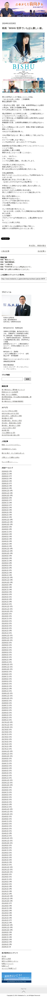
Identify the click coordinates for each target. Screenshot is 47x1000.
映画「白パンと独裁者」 (10, 394)
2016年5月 (5, 768)
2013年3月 (5, 860)
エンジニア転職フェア (9, 968)
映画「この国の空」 (7, 264)
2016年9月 (5, 758)
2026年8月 (5, 471)
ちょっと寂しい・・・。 (10, 462)
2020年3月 (5, 657)
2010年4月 (5, 944)
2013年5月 (5, 855)
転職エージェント (8, 963)
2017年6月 (5, 737)
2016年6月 (5, 766)
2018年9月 (5, 700)
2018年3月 (5, 715)
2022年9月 (5, 585)
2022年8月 (5, 587)
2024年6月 (5, 534)
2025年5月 (5, 507)
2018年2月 (5, 717)
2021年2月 (5, 630)
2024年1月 (5, 546)
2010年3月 (5, 947)
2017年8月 (5, 732)
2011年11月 (5, 898)
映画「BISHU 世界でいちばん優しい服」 (23, 28)
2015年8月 (5, 790)
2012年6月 (5, 881)
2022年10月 (5, 582)
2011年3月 (5, 918)
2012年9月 (5, 874)
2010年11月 (5, 927)
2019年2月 (5, 688)
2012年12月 (5, 867)
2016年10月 (5, 756)
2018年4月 (5, 713)
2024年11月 (5, 522)
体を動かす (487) (7, 418)
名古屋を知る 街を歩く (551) (12, 420)
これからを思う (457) (9, 428)
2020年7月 (5, 647)
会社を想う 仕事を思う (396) (12, 416)
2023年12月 (5, 548)
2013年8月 (5, 848)
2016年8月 (5, 761)
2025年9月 (5, 498)
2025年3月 (5, 512)
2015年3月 (5, 802)
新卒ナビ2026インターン (10, 961)
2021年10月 (5, 611)
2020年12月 (5, 635)
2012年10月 (5, 872)
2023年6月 (5, 563)
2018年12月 (5, 693)
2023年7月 (5, 560)
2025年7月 (5, 502)
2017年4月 (5, 741)
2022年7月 (5, 589)
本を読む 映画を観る (37, 245)
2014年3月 (5, 831)
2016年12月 (5, 751)
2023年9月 (5, 556)
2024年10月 (5, 524)
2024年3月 (5, 541)
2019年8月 (5, 674)
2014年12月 (5, 809)
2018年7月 (5, 705)
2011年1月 (5, 922)
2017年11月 (5, 725)
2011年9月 (5, 903)
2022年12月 (5, 577)
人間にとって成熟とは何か (11, 457)
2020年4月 (5, 655)
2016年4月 (5, 770)
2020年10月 (5, 640)
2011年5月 (5, 913)
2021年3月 (5, 628)
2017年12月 (5, 722)
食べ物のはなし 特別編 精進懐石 (12, 401)
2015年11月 (5, 782)
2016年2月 (5, 775)
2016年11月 (5, 754)
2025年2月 (5, 515)
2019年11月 (5, 667)
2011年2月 (5, 920)
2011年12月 (5, 896)
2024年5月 (5, 536)
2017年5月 (5, 739)
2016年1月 (5, 778)
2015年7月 (5, 792)
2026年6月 (5, 476)
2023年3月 (5, 570)
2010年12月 (5, 925)
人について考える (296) (9, 411)
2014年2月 (5, 833)
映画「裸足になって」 (7, 260)
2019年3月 (5, 686)
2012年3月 (5, 889)
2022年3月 (5, 599)
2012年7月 (5, 879)
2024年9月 (5, 527)
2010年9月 (5, 932)
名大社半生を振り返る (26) (11, 435)
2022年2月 (5, 601)
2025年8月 (5, 500)
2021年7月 (5, 618)
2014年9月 (5, 816)
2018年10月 (5, 698)
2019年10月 (5, 669)
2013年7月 (5, 850)
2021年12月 (5, 606)
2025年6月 (5, 505)
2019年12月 (5, 664)
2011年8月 (5, 906)
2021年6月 (5, 621)
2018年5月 (5, 710)
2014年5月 (5, 826)
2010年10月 (5, 930)
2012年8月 (5, 877)
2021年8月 (5, 616)
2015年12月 (5, 780)
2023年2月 (5, 573)
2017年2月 (5, 746)
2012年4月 (5, 886)
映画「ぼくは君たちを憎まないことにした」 (15, 269)
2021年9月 (5, 614)
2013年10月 (5, 843)
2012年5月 (5, 884)
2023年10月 (5, 553)
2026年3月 (5, 483)
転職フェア (5, 966)
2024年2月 (5, 544)
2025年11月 (5, 493)
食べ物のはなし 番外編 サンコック (13, 389)
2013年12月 (5, 838)
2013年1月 (5, 864)
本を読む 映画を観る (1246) (11, 423)
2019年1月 (5, 691)
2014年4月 (5, 828)
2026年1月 (5, 488)
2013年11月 (5, 840)
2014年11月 (5, 811)
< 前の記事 (5, 251)
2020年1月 (5, 662)
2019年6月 (5, 679)
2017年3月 (5, 744)
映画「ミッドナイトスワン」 (11, 445)
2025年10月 (5, 495)
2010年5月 (5, 942)
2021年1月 (5, 633)
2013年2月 (5, 862)
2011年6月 (5, 910)
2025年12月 (5, 490)
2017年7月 (5, 734)
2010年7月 (5, 937)
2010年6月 (5, 939)
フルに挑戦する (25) (8, 433)
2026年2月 (5, 486)
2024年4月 (5, 539)
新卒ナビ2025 (6, 959)
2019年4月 (5, 683)
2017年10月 (5, 727)
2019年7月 (5, 676)
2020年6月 (5, 650)
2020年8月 (5, 645)
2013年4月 (5, 857)
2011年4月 (5, 915)
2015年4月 (5, 799)
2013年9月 (5, 845)
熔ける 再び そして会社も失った (13, 453)
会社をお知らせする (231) (10, 413)
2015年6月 (5, 795)
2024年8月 (5, 529)
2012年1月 (5, 894)
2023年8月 (5, 558)
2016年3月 (5, 773)
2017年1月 (5, 749)
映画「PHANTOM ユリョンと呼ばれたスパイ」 (16, 267)
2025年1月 (5, 517)
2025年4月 (5, 510)
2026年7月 (5, 474)
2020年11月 (5, 638)
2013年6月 (5, 853)
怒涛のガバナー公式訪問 (10, 392)
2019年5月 (5, 681)
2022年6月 (5, 592)
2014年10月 (5, 814)
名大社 (4, 956)
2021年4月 (5, 626)
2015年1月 (5, 807)
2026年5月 (5, 478)
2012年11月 (5, 869)
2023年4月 (5, 568)
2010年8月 (5, 935)
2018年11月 (5, 696)
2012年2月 (5, 891)
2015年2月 (5, 804)
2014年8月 (5, 819)
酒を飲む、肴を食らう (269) (11, 425)
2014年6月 (5, 823)
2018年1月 (5, 720)
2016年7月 (5, 763)
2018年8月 (5, 703)
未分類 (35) (5, 430)
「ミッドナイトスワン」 (20, 175)
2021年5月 (5, 623)
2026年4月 (5, 481)
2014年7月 (5, 821)
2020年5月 (5, 652)
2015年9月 (5, 787)
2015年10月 (5, 785)
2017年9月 (5, 729)
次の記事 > (42, 251)
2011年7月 (5, 908)
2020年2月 (5, 659)
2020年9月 (5, 642)
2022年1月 (5, 604)
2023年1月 (5, 575)
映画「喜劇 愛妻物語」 (8, 262)
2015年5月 (5, 797)
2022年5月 (5, 594)
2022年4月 (5, 597)
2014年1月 (5, 836)
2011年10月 (5, 901)
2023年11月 (5, 551)
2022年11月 (5, 580)
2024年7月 (5, 532)
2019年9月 (5, 671)
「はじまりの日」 (8, 99)
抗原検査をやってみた (9, 449)
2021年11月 (5, 609)
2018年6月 (5, 708)
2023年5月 (5, 565)
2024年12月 (5, 519)
